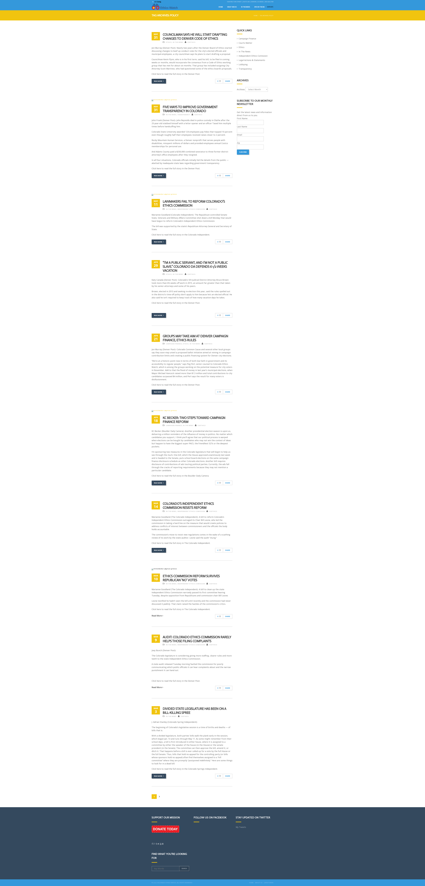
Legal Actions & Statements (252, 60)
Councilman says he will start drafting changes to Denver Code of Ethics (195, 37)
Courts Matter (245, 43)
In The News (245, 7)
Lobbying (243, 64)
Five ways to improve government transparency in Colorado (190, 109)
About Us (258, 882)
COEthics (191, 42)
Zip (238, 143)
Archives (241, 89)
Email (239, 134)
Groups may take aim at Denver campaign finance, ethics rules (195, 338)
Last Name (242, 126)
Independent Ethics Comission (191, 209)
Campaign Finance (174, 344)
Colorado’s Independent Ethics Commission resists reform (188, 506)
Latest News (268, 882)
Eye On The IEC (259, 7)
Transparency (183, 115)
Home (221, 7)
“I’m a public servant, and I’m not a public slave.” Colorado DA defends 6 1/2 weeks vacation (195, 267)
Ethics (169, 42)
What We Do (232, 7)
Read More (158, 81)
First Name (242, 118)
